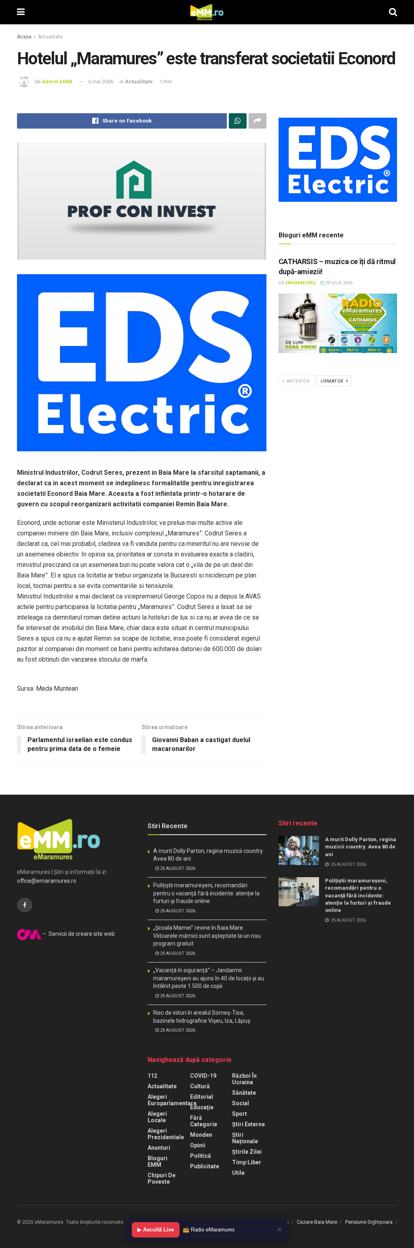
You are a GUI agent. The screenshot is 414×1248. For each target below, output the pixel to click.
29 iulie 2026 (338, 283)
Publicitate (204, 1166)
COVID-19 (203, 1075)
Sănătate (244, 1092)
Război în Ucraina (244, 1078)
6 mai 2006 (100, 81)
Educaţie (201, 1107)
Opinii (197, 1145)
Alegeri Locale (157, 1117)
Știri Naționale (245, 1138)
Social (240, 1103)
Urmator (333, 381)
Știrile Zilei (247, 1152)
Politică (200, 1156)
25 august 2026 (177, 868)
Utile (238, 1173)
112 (152, 1075)
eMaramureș (300, 283)
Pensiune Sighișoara (369, 1222)
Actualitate (50, 37)
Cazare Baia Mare (317, 1222)
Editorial (201, 1097)
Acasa (24, 37)
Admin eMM (57, 81)
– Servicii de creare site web (78, 934)
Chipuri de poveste (161, 1178)
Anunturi (159, 1147)
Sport (239, 1114)
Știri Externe (248, 1124)
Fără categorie (203, 1121)
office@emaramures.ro (46, 881)
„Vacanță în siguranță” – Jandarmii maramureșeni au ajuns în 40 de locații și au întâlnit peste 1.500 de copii (208, 978)
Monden (201, 1135)
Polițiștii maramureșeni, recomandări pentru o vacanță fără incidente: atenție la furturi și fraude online (206, 893)
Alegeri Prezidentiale (166, 1133)
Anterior (297, 381)
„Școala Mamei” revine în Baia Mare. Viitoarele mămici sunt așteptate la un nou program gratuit (207, 935)
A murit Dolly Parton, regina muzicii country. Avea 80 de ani (360, 846)
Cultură (200, 1086)
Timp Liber (246, 1162)
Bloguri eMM (157, 1161)
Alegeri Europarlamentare (172, 1100)
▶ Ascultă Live (155, 1230)
